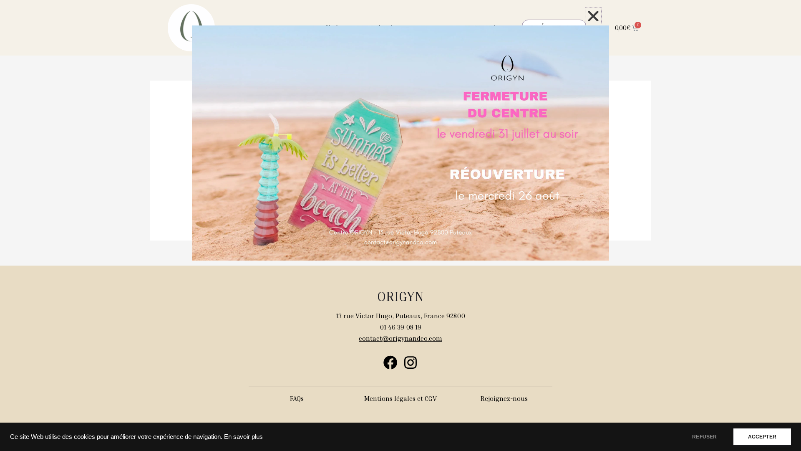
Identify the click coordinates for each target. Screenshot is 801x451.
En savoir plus (243, 436)
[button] (593, 15)
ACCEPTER (762, 437)
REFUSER (704, 437)
